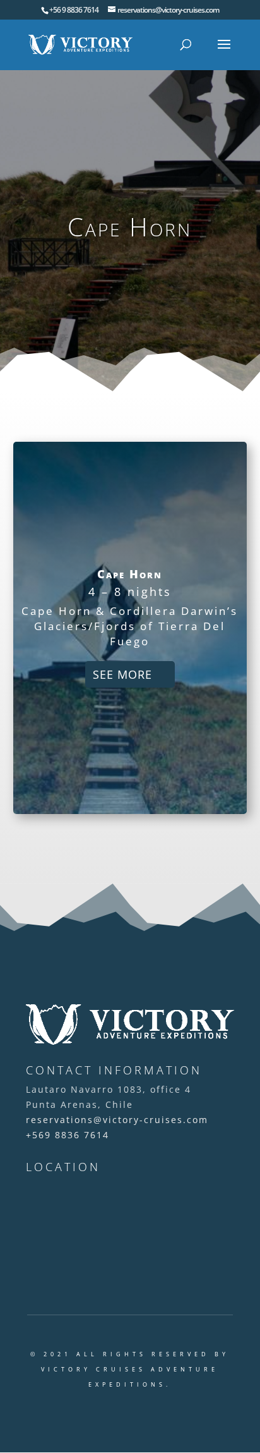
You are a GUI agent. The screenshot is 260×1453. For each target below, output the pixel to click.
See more (122, 674)
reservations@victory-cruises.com (117, 1120)
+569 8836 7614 (67, 1135)
